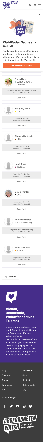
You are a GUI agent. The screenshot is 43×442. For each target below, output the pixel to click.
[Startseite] (10, 5)
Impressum (7, 385)
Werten (20, 354)
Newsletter (27, 370)
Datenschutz (28, 385)
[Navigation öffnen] (39, 5)
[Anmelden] (35, 5)
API (3, 390)
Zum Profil (21, 98)
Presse (5, 380)
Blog (4, 370)
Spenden (6, 375)
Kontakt (26, 380)
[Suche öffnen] (30, 5)
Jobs (24, 375)
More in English (9, 397)
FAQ (24, 390)
